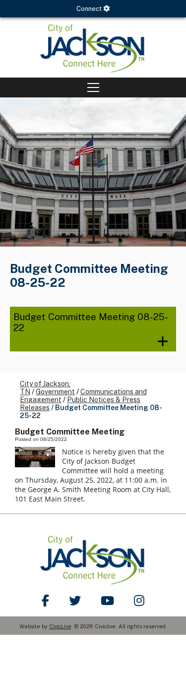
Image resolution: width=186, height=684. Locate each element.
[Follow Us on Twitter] (75, 600)
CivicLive (60, 626)
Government (55, 392)
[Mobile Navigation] (93, 87)
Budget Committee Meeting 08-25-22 (90, 322)
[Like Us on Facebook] (45, 600)
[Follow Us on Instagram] (139, 600)
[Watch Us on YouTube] (107, 600)
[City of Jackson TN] (93, 47)
